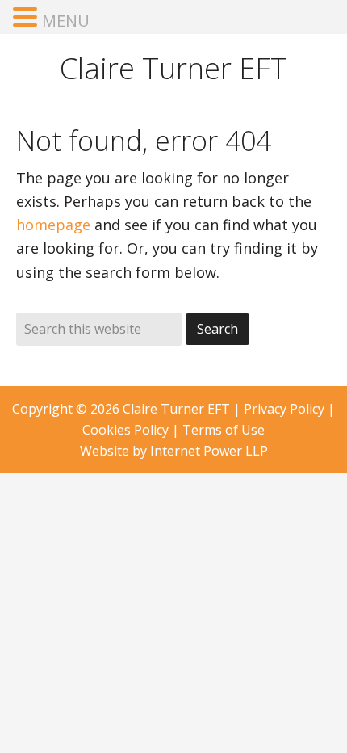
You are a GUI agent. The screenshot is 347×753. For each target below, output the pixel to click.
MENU (66, 21)
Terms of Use (223, 430)
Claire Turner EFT (173, 68)
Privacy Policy (284, 409)
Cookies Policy (125, 430)
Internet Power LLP (209, 451)
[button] (27, 18)
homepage (53, 224)
